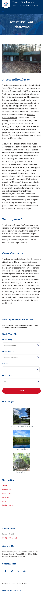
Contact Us (6, 490)
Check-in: (7, 340)
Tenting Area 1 (12, 219)
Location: (6, 376)
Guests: (5, 364)
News (4, 501)
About (4, 486)
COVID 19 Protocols (9, 538)
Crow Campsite (12, 253)
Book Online (6, 493)
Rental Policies (7, 505)
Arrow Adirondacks (16, 79)
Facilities (5, 497)
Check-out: (8, 352)
